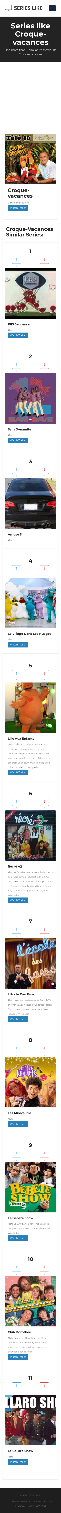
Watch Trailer (18, 207)
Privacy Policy (43, 1501)
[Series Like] (25, 8)
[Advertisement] (30, 93)
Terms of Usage (20, 1501)
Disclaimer (24, 1505)
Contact (40, 1505)
